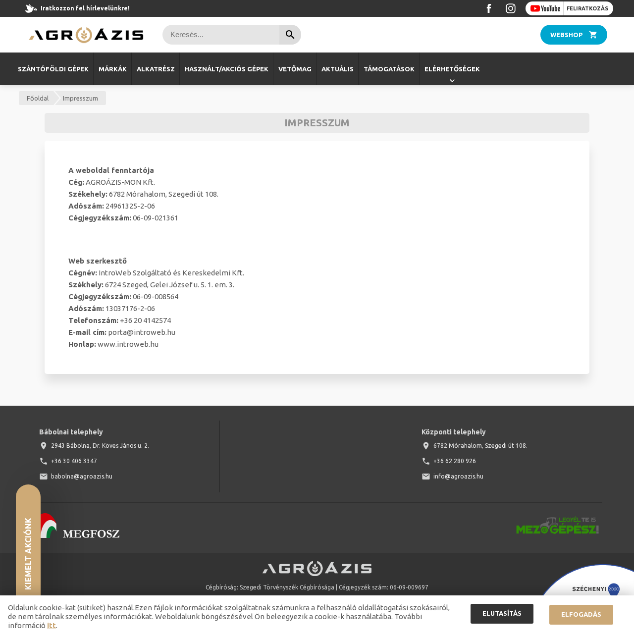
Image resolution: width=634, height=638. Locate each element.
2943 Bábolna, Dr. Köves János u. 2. (100, 445)
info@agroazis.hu (458, 476)
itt (51, 625)
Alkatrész (156, 68)
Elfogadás (581, 614)
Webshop (566, 34)
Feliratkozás (587, 8)
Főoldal (38, 98)
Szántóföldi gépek (53, 68)
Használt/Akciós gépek (226, 68)
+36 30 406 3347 (74, 461)
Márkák (113, 68)
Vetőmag (295, 68)
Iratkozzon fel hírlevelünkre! (85, 8)
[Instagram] (511, 8)
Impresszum (80, 98)
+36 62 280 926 (454, 461)
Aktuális (337, 68)
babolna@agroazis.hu (81, 476)
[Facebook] (489, 8)
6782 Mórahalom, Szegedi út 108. (480, 445)
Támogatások (389, 68)
